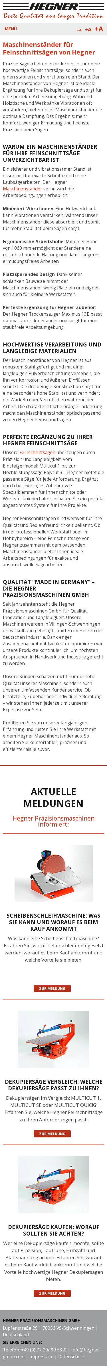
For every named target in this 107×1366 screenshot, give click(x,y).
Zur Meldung (52, 988)
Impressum (41, 1357)
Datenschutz (71, 1357)
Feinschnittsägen (37, 453)
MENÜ (11, 28)
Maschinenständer (22, 189)
